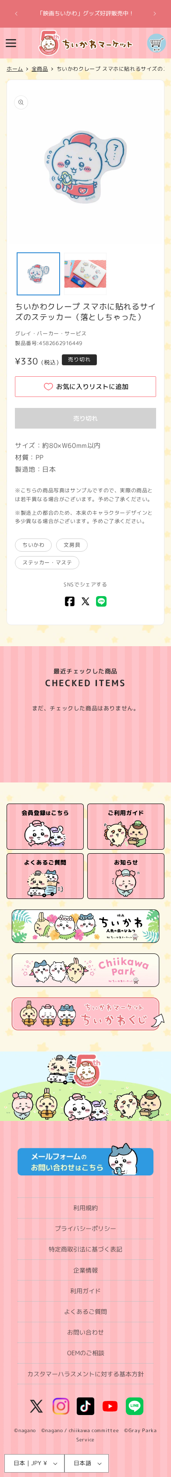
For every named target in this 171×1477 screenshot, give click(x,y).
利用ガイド (85, 1291)
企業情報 (85, 1270)
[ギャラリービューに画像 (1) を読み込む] (38, 274)
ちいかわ (33, 545)
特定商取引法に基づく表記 (85, 1249)
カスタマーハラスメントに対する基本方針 (85, 1374)
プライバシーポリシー (85, 1228)
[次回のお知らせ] (154, 13)
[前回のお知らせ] (16, 13)
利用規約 (85, 1208)
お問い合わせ (85, 1332)
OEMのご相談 (85, 1353)
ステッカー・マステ (47, 562)
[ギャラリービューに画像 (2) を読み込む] (85, 274)
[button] (11, 43)
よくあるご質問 (85, 1311)
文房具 (72, 545)
